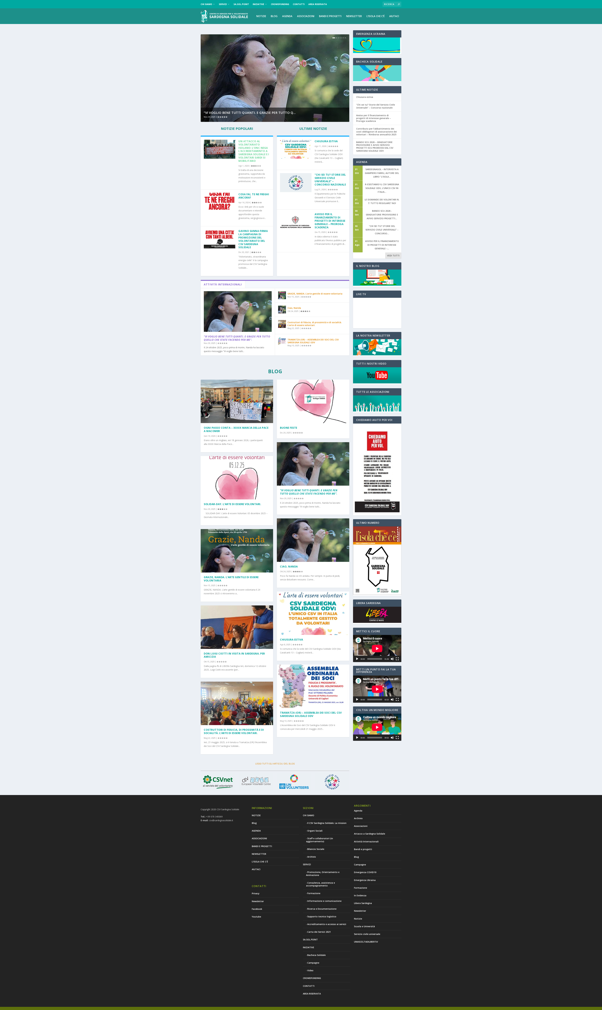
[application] (377, 648)
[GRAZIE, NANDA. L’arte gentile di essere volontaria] (282, 295)
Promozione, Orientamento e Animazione (322, 873)
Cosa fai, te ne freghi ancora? (253, 196)
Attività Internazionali (366, 841)
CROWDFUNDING (280, 4)
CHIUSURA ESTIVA (291, 639)
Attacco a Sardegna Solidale (369, 833)
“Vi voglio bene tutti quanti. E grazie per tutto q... (250, 113)
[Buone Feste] (313, 401)
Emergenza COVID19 (365, 872)
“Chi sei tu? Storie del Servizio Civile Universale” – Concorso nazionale (330, 179)
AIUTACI (394, 16)
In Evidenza (360, 895)
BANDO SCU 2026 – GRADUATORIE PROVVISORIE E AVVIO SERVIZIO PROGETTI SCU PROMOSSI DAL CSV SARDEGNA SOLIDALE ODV (374, 146)
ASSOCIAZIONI (305, 16)
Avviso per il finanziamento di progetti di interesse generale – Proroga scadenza (330, 220)
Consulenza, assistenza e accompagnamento (320, 884)
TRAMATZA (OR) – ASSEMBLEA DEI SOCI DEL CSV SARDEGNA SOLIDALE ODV (313, 341)
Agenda (358, 810)
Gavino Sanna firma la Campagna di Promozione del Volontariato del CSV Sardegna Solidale (253, 239)
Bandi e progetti (363, 849)
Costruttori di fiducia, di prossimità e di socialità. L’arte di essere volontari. (315, 324)
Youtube (256, 916)
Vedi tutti (393, 255)
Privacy (255, 893)
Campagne (313, 962)
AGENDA (287, 16)
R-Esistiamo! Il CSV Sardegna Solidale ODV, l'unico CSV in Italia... (382, 188)
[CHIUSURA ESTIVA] (313, 613)
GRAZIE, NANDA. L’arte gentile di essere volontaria (315, 293)
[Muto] (392, 658)
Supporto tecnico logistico (321, 916)
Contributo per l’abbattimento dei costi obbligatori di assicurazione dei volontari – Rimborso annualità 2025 (376, 131)
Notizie (358, 918)
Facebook (257, 908)
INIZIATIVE (258, 4)
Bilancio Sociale (315, 849)
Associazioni (360, 825)
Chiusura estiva (326, 141)
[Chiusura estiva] (296, 149)
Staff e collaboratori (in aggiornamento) (319, 840)
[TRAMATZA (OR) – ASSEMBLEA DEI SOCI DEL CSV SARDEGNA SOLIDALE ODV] (282, 341)
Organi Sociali (314, 830)
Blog (274, 16)
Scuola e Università (364, 926)
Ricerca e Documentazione (321, 908)
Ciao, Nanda (294, 307)
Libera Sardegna (363, 903)
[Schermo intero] (397, 658)
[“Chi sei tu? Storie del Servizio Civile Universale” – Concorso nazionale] (296, 182)
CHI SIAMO (206, 4)
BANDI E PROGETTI (330, 16)
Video (310, 970)
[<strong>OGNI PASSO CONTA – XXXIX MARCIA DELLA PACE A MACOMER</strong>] (237, 401)
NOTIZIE (261, 16)
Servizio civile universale (367, 934)
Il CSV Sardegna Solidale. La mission (326, 823)
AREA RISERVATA (317, 4)
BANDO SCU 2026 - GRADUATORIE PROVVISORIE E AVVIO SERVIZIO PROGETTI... (382, 214)
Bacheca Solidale (316, 955)
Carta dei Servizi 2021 (319, 931)
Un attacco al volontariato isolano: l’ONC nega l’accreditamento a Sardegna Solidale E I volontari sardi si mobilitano (253, 151)
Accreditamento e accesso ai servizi (326, 924)
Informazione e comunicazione (324, 900)
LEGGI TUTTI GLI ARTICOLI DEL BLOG (275, 763)
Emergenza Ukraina (365, 880)
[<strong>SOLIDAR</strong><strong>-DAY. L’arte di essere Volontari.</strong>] (237, 477)
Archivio (311, 856)
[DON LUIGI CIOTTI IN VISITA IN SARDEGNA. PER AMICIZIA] (237, 627)
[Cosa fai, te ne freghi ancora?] (219, 202)
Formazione (313, 893)
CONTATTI (299, 4)
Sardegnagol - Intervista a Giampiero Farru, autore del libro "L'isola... (382, 173)
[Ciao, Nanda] (282, 309)
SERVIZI (223, 4)
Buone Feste (288, 427)
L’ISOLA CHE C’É (376, 16)
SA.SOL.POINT (241, 4)
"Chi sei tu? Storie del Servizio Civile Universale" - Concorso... (381, 230)
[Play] (357, 658)
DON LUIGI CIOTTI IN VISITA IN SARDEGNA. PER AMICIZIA (234, 655)
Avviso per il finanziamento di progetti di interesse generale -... (382, 245)
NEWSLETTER (354, 16)
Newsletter (258, 901)
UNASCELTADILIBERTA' (366, 941)
